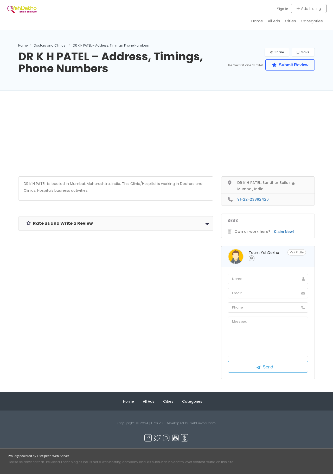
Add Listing (310, 8)
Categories (312, 21)
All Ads (274, 21)
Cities (290, 21)
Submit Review (293, 65)
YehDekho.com (203, 423)
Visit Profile (297, 252)
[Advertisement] (166, 140)
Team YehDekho (264, 252)
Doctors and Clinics (49, 45)
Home (257, 21)
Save (304, 52)
